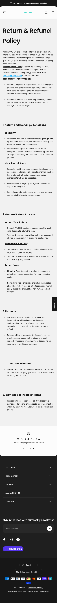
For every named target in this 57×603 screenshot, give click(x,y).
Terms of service (33, 591)
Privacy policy (22, 591)
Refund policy (12, 591)
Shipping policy (44, 591)
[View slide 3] (30, 448)
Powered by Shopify (35, 588)
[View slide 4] (33, 448)
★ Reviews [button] (55, 304)
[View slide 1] (23, 448)
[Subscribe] (49, 528)
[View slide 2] (26, 448)
